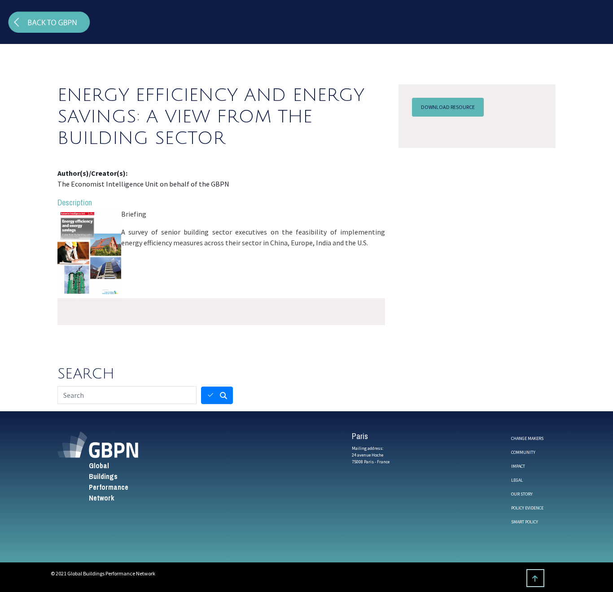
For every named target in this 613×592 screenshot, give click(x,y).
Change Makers (527, 438)
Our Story (522, 494)
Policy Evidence (527, 508)
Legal (517, 480)
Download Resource (448, 107)
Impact (518, 466)
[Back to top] (535, 578)
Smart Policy (524, 522)
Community (523, 452)
